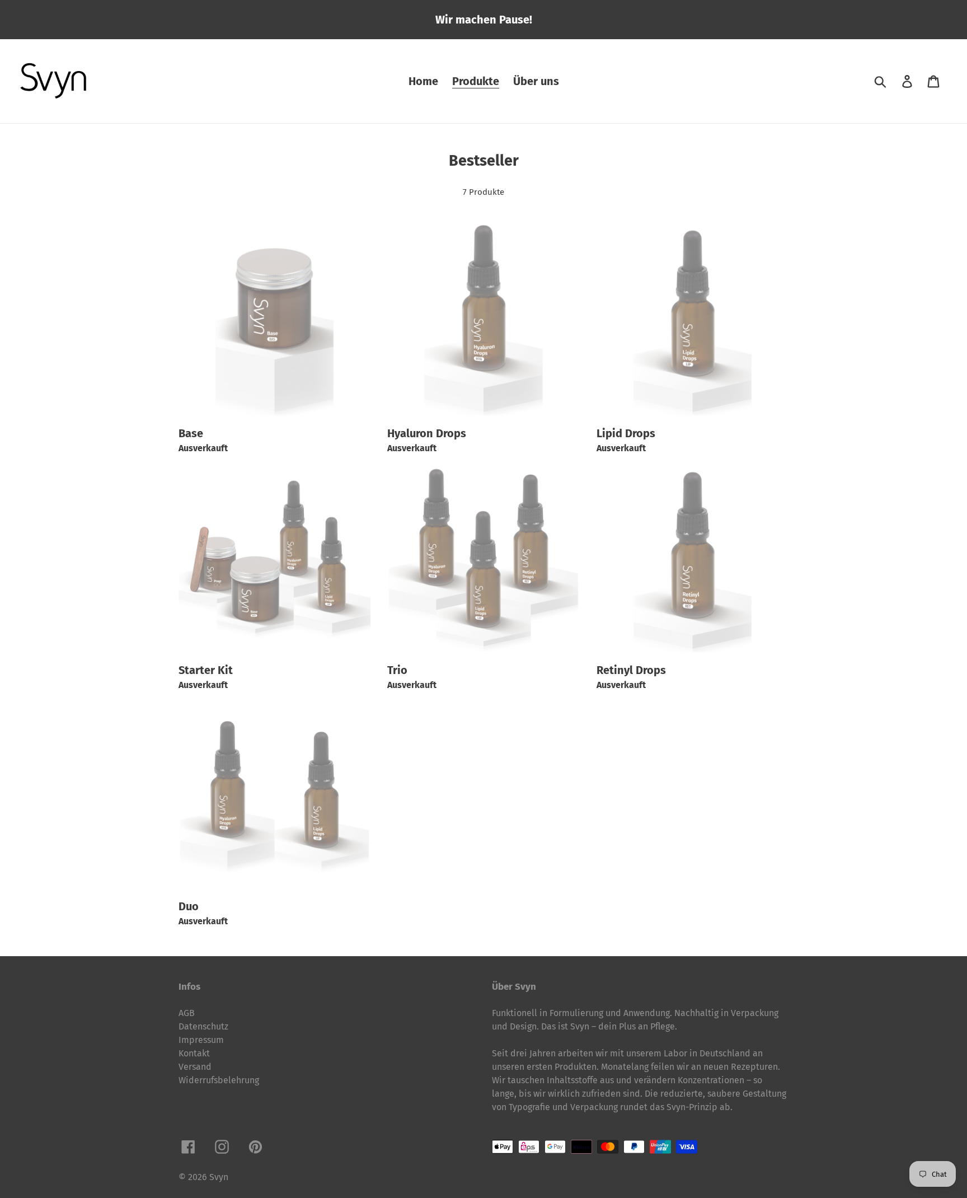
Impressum (201, 1040)
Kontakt (194, 1053)
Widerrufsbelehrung (219, 1080)
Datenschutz (203, 1026)
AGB (187, 1013)
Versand (195, 1066)
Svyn (218, 1177)
